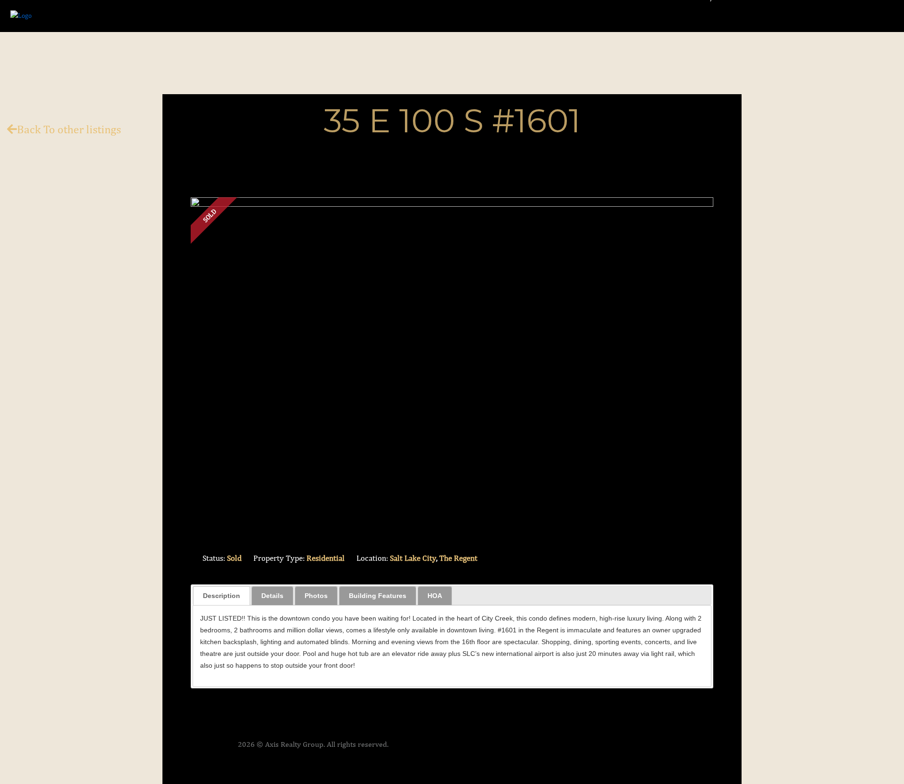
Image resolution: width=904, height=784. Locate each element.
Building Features (377, 595)
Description (221, 595)
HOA (435, 595)
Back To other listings (69, 129)
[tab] (221, 595)
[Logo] (21, 15)
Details (272, 595)
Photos (316, 595)
